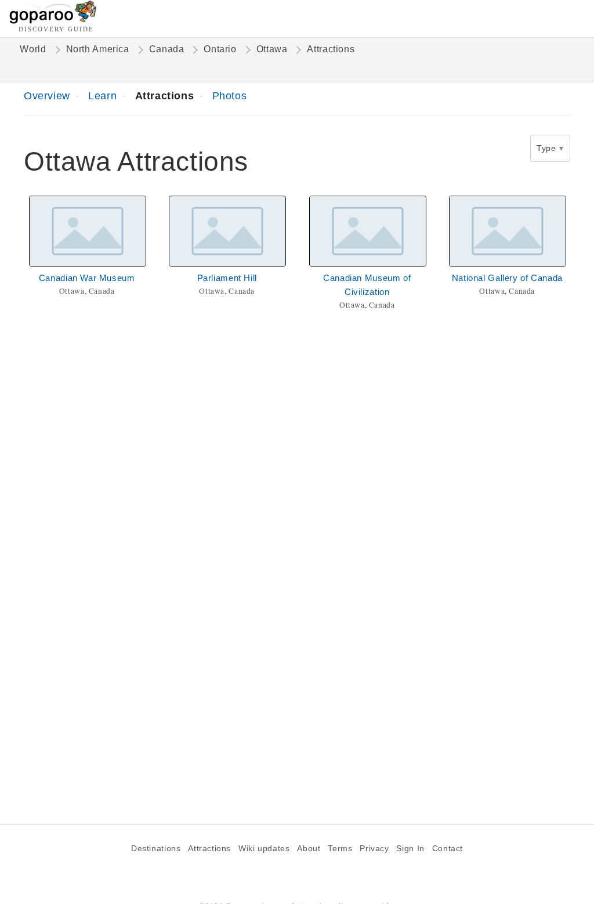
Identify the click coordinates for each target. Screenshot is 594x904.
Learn (102, 95)
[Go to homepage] (53, 21)
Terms (340, 848)
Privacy (374, 848)
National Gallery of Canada (507, 278)
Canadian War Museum (87, 278)
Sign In (410, 848)
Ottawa (272, 49)
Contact (447, 848)
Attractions (164, 95)
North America (97, 49)
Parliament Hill (227, 278)
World (33, 49)
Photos (229, 95)
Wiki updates (263, 848)
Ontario (220, 49)
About (308, 848)
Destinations (155, 848)
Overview (47, 95)
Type (546, 148)
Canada (166, 49)
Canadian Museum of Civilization (367, 285)
